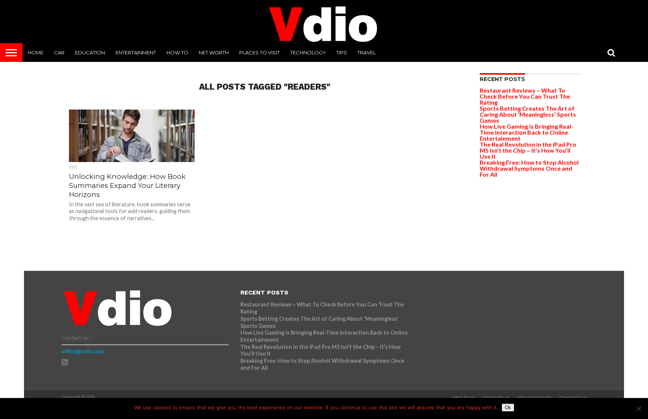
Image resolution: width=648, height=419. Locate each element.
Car (59, 53)
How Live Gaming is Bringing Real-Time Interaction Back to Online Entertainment (526, 132)
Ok (508, 407)
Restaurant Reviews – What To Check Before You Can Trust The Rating (525, 96)
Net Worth (214, 53)
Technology (308, 53)
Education (90, 53)
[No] (638, 408)
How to (177, 53)
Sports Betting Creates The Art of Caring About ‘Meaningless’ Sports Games (528, 114)
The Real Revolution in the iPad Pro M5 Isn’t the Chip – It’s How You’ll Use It (528, 150)
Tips (341, 53)
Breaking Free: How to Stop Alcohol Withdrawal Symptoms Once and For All (529, 168)
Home (36, 53)
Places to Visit (259, 53)
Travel (366, 53)
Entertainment (136, 53)
